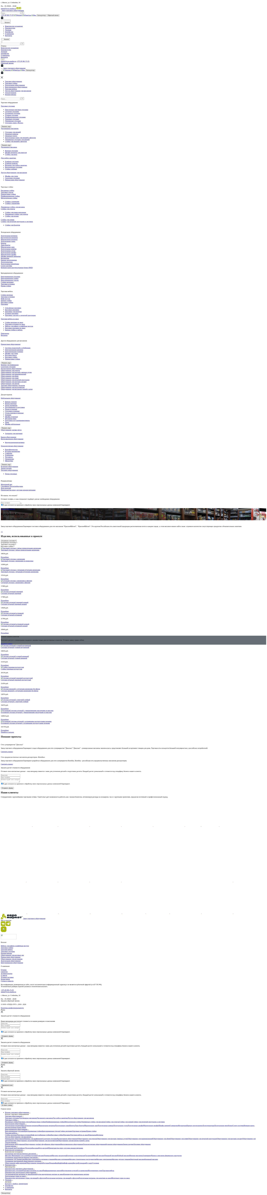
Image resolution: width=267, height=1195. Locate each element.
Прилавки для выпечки (13, 311)
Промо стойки (6, 286)
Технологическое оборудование (12, 446)
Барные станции (11, 402)
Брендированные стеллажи (10, 276)
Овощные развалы (11, 134)
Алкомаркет (147, 1155)
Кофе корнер (68, 1163)
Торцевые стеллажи (12, 119)
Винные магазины (136, 1155)
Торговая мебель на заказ (10, 319)
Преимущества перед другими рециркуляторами (18, 490)
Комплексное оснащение (14, 26)
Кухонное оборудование (9, 466)
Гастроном (89, 1155)
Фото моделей (6, 488)
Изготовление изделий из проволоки (75, 1170)
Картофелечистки (11, 449)
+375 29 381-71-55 (7, 15)
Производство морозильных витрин (76, 1174)
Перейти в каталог (7, 732)
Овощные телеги (11, 136)
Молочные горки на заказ (120, 1178)
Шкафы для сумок (11, 176)
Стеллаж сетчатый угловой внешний (14, 658)
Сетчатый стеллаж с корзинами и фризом (15, 582)
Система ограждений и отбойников (17, 348)
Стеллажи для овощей (13, 132)
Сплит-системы (6, 266)
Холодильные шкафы (8, 253)
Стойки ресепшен (7, 282)
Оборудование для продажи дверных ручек (16, 372)
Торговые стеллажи (8, 106)
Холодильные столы (8, 251)
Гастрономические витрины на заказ (18, 1174)
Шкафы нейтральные (12, 424)
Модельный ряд (6, 484)
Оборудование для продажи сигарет (13, 382)
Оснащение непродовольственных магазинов (21, 1157)
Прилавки (4, 304)
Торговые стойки (11, 83)
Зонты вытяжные (11, 405)
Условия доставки (7, 977)
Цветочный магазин (137, 1159)
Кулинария (82, 1163)
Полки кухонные (11, 409)
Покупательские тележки (14, 351)
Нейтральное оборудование (10, 398)
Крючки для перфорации (10, 365)
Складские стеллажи (12, 178)
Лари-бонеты (5, 245)
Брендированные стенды (10, 280)
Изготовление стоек (95, 1170)
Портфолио (9, 32)
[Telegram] (18, 15)
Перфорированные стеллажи (15, 117)
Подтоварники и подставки (15, 407)
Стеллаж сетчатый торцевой (11, 593)
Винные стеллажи (11, 151)
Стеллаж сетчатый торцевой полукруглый (16, 680)
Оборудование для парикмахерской (13, 374)
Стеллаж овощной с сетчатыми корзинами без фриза (19, 691)
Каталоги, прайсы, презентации (16, 1184)
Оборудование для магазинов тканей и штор (17, 389)
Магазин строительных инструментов (82, 1159)
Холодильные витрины (9, 236)
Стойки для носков (12, 216)
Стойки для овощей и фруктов (16, 141)
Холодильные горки (8, 241)
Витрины (4, 335)
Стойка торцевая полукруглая (11, 669)
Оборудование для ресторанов (11, 959)
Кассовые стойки (7, 302)
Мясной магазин (98, 1155)
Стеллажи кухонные (12, 411)
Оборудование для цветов (10, 383)
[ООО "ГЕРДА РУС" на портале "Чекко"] (133, 937)
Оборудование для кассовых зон (12, 955)
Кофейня (61, 1163)
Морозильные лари (7, 247)
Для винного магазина (9, 147)
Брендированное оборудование (16, 87)
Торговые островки (8, 284)
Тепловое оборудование (9, 470)
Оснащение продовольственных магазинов (20, 1154)
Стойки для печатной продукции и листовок (17, 221)
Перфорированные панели (52, 1170)
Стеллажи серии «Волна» (14, 123)
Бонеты (3, 243)
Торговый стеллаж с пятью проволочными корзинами (20, 550)
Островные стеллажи (12, 113)
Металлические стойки (9, 198)
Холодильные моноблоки (10, 264)
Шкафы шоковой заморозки (11, 256)
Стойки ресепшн (7, 295)
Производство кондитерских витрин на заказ (47, 1174)
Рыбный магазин (123, 1155)
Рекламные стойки (7, 190)
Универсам (48, 1155)
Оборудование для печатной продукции (15, 380)
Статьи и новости (7, 981)
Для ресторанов (10, 93)
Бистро (75, 1163)
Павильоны (5, 333)
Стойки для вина (11, 154)
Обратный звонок (53, 15)
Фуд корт (89, 1163)
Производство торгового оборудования (19, 1169)
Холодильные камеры (8, 249)
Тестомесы (9, 457)
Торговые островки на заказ (15, 324)
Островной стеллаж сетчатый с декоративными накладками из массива (26, 712)
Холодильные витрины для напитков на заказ (95, 1178)
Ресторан (46, 1163)
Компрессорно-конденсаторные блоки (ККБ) (17, 268)
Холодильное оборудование (15, 85)
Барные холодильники (9, 260)
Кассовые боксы (11, 355)
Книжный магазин (151, 1159)
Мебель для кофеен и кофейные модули (19, 326)
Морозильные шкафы (8, 254)
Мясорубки (9, 461)
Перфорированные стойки (10, 196)
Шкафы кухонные (11, 417)
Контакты (8, 35)
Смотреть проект (7, 752)
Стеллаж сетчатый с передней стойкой (14, 701)
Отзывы (4, 970)
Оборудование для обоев (9, 376)
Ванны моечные (11, 403)
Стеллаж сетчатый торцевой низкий (14, 604)
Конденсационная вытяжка (14, 442)
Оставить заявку (7, 644)
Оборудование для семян (10, 378)
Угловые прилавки (11, 313)
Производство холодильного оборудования (20, 1172)
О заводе (4, 975)
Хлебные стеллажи (12, 161)
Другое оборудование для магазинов (18, 91)
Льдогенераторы (7, 262)
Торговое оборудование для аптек (13, 385)
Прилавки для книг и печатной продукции (20, 315)
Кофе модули (5, 299)
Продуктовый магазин (36, 1155)
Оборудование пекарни (34, 1163)
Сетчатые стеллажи (12, 111)
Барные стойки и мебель (13, 330)
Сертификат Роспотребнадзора (12, 486)
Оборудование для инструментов (13, 387)
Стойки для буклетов (12, 225)
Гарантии (4, 972)
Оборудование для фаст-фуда (11, 430)
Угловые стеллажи (11, 115)
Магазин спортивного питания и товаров (40, 1159)
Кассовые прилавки (12, 310)
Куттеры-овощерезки (12, 451)
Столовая (95, 1163)
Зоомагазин (21, 1159)
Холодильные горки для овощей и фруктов (20, 138)
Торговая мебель (11, 89)
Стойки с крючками (12, 201)
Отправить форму (7, 788)
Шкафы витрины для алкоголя (16, 152)
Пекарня (52, 1163)
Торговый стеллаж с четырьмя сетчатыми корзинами (19, 572)
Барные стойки (6, 300)
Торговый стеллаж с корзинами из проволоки (17, 561)
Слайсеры (8, 453)
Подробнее (5, 557)
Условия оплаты (6, 973)
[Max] (33, 15)
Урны (7, 422)
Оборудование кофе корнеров (15, 1163)
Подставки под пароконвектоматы (17, 420)
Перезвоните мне (7, 1085)
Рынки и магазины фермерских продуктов (166, 1155)
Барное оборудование (8, 437)
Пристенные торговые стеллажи (16, 110)
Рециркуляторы (10, 94)
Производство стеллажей (14, 1170)
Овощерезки (9, 459)
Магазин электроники (104, 1159)
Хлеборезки (9, 455)
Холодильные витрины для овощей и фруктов (62, 1178)
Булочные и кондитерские (75, 1155)
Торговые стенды (7, 192)
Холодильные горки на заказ (15, 1176)
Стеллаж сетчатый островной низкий (14, 626)
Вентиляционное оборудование (12, 439)
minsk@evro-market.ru (8, 8)
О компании (9, 34)
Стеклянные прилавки (13, 308)
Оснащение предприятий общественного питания (23, 1161)
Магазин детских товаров (121, 1159)
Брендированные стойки (9, 278)
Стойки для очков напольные (15, 212)
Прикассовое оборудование (15, 180)
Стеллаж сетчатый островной (11, 615)
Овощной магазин (110, 1155)
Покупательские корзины (14, 350)
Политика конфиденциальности (12, 1008)
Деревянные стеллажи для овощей (17, 139)
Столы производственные (14, 413)
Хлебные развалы (11, 163)
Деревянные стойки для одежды (16, 214)
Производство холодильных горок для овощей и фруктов (25, 1178)
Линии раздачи (6, 468)
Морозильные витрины (9, 239)
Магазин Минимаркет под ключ (16, 1155)
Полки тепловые (11, 474)
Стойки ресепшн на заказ (14, 322)
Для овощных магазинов (9, 128)
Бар (56, 1163)
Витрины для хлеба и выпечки (16, 165)
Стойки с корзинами (12, 203)
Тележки (8, 415)
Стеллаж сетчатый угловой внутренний (15, 647)
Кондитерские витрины (9, 237)
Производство (10, 28)
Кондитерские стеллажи (13, 167)
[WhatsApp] (26, 15)
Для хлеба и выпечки (8, 158)
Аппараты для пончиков (13, 433)
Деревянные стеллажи (13, 121)
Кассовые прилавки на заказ (15, 328)
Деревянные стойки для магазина (13, 207)
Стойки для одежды (8, 209)
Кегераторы (5, 258)
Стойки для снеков (7, 220)
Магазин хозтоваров (62, 1159)
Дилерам (8, 30)
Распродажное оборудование (11, 368)
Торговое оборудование (13, 81)
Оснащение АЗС (11, 1159)
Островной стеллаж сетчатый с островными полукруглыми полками (25, 723)
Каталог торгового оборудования (17, 1112)
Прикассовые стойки (8, 194)
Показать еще (6, 126)
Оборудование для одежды (10, 370)
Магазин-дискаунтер (59, 1155)
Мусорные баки (10, 418)
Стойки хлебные (11, 169)
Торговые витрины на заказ (33, 1170)
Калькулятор (41, 15)
